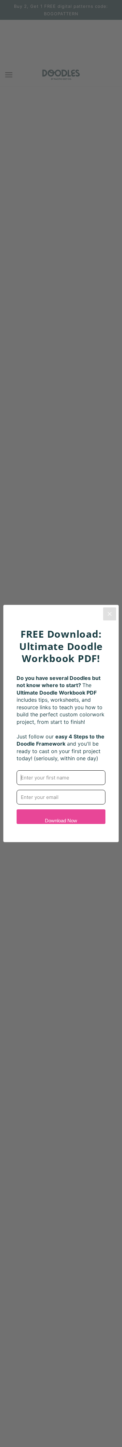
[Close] (109, 613)
